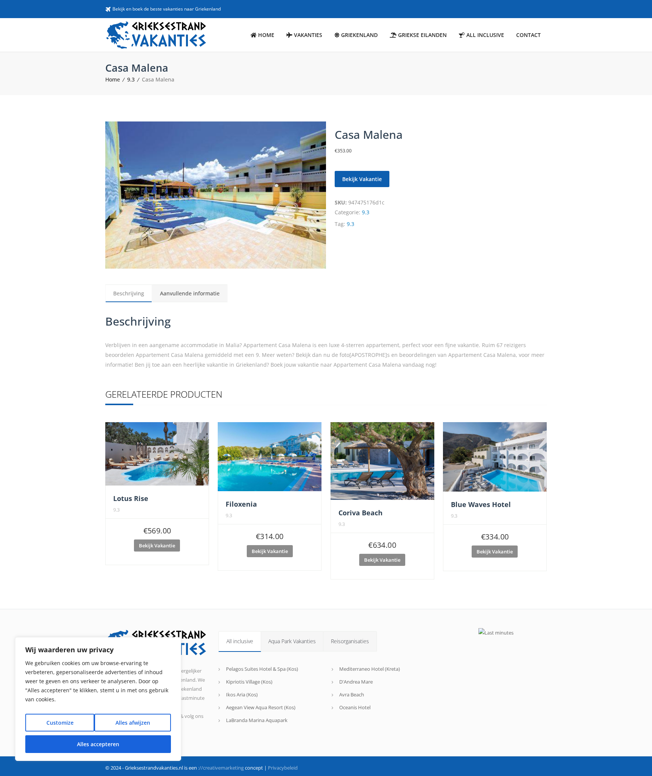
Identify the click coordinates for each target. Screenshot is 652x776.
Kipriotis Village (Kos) (249, 681)
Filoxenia (241, 504)
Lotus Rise (130, 498)
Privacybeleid (283, 767)
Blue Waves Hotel (481, 504)
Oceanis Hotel (355, 707)
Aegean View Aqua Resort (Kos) (260, 707)
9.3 (131, 79)
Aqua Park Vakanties (292, 641)
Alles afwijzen (132, 722)
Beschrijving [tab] (128, 293)
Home (112, 79)
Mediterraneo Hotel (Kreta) (369, 668)
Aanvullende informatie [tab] (190, 293)
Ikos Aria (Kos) (242, 694)
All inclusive (239, 641)
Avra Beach (351, 694)
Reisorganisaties (350, 641)
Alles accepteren (98, 744)
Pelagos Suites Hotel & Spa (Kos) (262, 668)
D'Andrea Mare (356, 681)
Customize (60, 722)
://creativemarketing (221, 767)
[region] (98, 699)
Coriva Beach (360, 512)
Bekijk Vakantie (362, 179)
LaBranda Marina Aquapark (257, 720)
